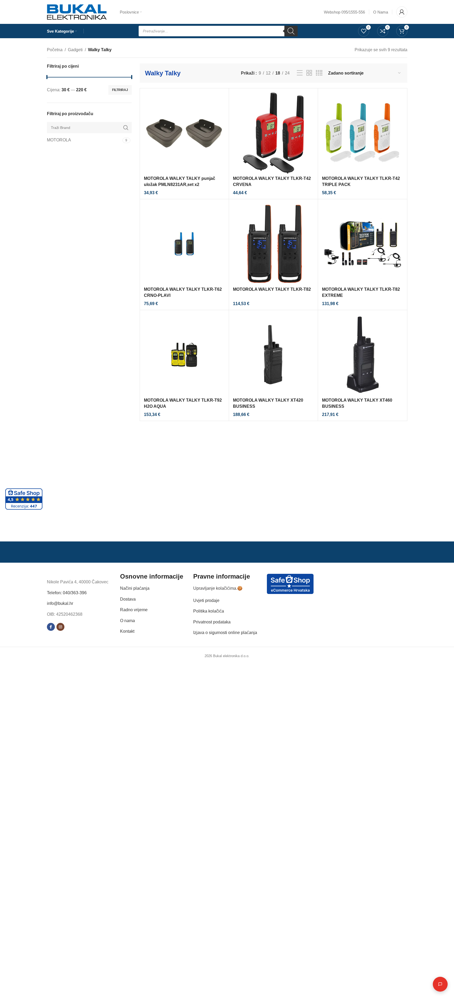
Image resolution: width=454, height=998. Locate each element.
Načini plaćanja (134, 588)
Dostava (128, 599)
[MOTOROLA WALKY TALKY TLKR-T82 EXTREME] (362, 243)
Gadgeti (75, 49)
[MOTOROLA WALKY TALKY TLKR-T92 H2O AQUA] (184, 354)
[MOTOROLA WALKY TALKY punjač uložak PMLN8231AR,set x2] (184, 132)
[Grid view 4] (319, 73)
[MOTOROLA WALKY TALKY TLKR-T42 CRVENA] (273, 132)
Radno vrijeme (134, 610)
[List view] (300, 73)
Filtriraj (120, 90)
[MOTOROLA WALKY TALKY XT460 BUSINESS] (362, 354)
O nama (127, 620)
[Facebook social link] (51, 627)
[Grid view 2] (309, 73)
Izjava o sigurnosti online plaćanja (225, 632)
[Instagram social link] (60, 627)
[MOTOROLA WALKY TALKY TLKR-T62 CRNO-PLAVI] (184, 243)
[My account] (402, 12)
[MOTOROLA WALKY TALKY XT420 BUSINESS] (273, 354)
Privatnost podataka (212, 622)
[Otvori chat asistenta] (440, 984)
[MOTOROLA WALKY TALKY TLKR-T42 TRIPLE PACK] (362, 132)
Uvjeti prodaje (206, 600)
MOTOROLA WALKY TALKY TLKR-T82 (272, 289)
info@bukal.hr (60, 603)
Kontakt (127, 631)
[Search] (291, 31)
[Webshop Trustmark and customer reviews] (290, 583)
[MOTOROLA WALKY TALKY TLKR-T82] (273, 243)
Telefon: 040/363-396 (67, 593)
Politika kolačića (208, 611)
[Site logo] (77, 11)
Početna (55, 49)
